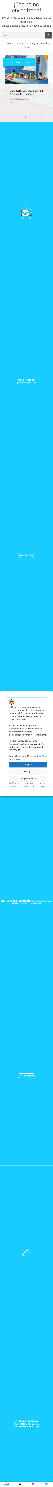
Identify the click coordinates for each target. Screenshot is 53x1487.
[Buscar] (20, 1484)
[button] (33, 1484)
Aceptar (28, 764)
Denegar (28, 771)
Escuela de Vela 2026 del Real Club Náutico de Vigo (26, 92)
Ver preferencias (28, 778)
